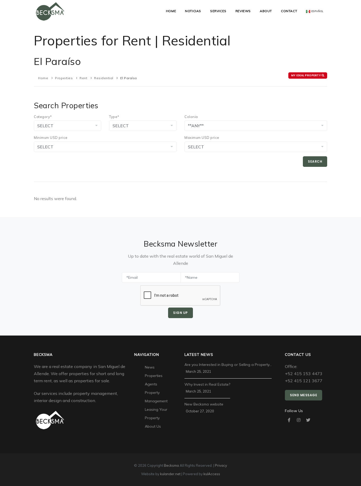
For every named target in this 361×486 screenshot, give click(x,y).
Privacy (221, 465)
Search (315, 161)
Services (218, 11)
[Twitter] (308, 420)
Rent (83, 78)
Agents (151, 384)
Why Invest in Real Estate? (207, 384)
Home (171, 11)
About (266, 11)
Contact (289, 11)
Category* (43, 117)
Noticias (193, 11)
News (150, 367)
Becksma (171, 465)
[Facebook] (289, 420)
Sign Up (180, 312)
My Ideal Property (306, 75)
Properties (64, 78)
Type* (114, 117)
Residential (103, 78)
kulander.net (170, 474)
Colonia (191, 117)
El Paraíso (128, 78)
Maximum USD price (201, 137)
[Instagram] (298, 420)
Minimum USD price (51, 137)
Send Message (303, 395)
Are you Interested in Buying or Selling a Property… (228, 364)
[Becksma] (50, 11)
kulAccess (211, 474)
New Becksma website (203, 404)
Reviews (243, 11)
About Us (153, 426)
